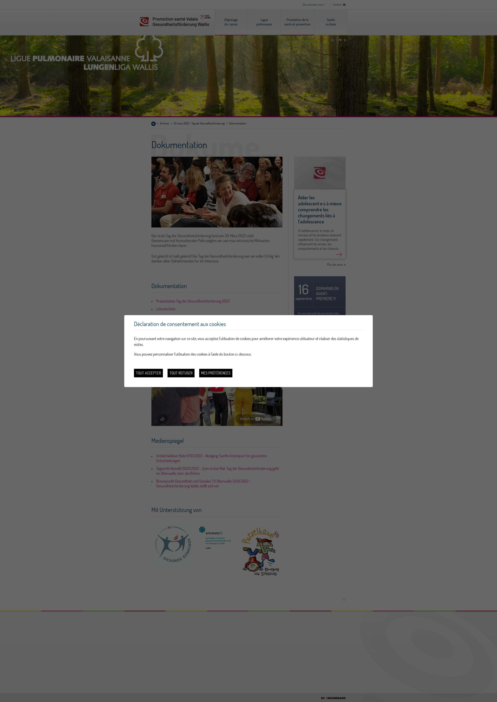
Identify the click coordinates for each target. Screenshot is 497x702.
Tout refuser (181, 373)
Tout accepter (148, 373)
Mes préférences (215, 373)
